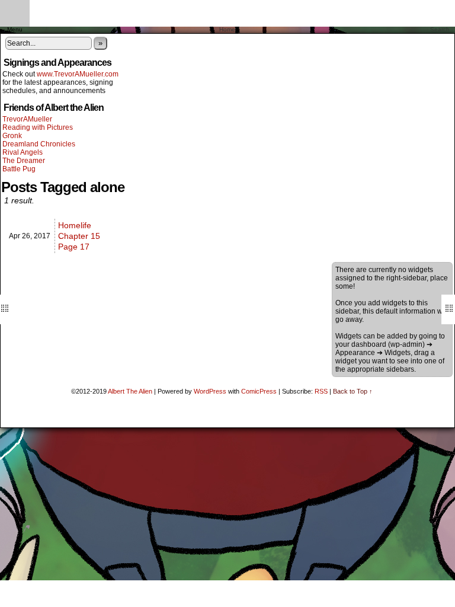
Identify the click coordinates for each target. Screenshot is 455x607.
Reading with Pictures (37, 127)
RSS (321, 391)
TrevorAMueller (27, 119)
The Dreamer (23, 160)
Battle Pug (19, 169)
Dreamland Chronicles (38, 144)
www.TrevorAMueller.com (77, 74)
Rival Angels (22, 152)
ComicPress (259, 391)
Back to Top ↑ (353, 391)
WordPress (210, 391)
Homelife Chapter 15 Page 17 (79, 236)
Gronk (12, 136)
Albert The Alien (130, 391)
